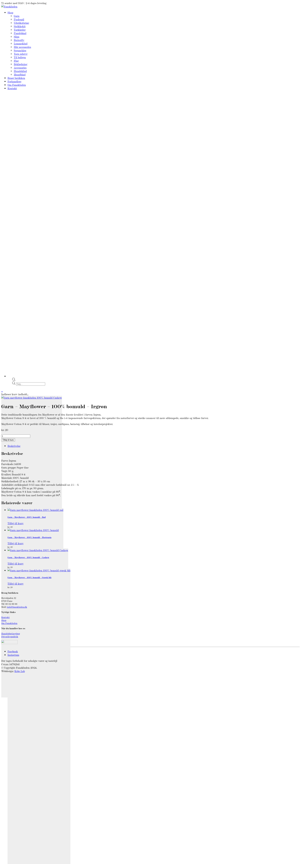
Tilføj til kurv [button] (16, 523)
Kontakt (5, 617)
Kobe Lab (19, 671)
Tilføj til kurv (8, 440)
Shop (3, 620)
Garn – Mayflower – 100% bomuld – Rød (27, 517)
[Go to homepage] (9, 6)
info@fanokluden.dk (17, 606)
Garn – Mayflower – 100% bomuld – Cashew (28, 557)
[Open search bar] (13, 380)
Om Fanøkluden (9, 623)
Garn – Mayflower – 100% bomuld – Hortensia (29, 537)
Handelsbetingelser (10, 633)
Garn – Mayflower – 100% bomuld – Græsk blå (29, 577)
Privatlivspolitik (9, 636)
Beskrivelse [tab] (14, 446)
